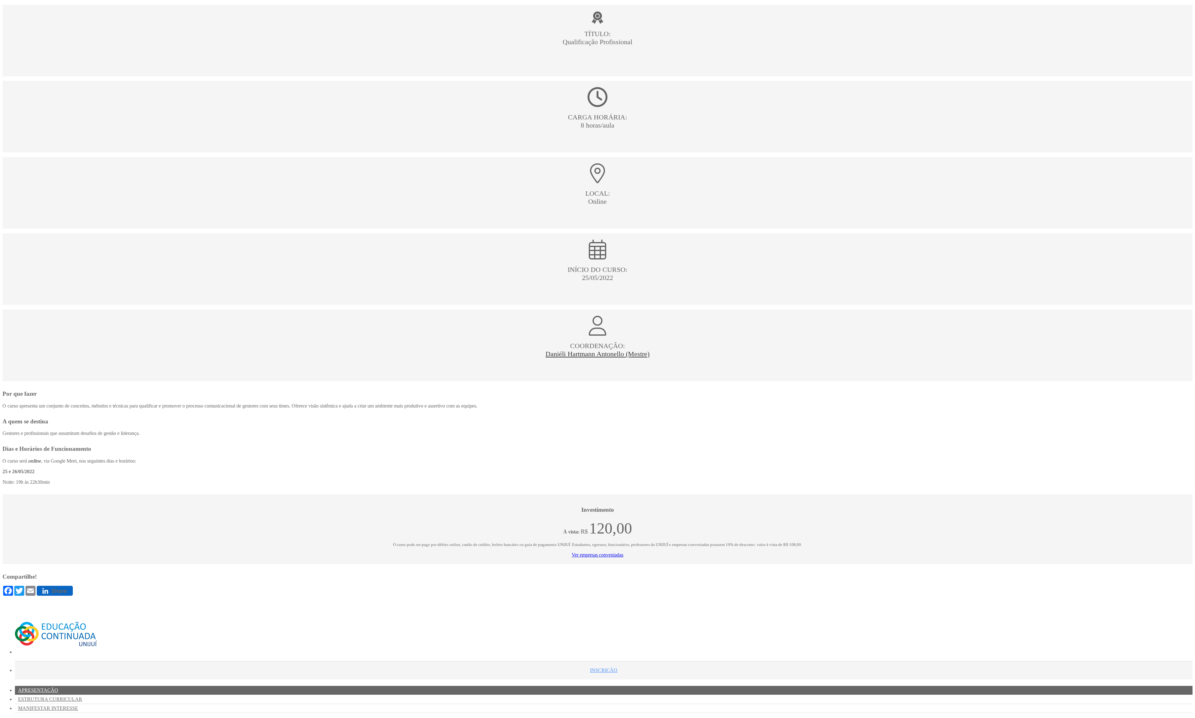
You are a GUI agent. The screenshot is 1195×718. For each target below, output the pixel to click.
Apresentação (38, 690)
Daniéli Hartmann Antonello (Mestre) (597, 354)
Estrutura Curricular (50, 699)
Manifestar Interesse (48, 708)
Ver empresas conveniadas (597, 554)
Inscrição (603, 670)
